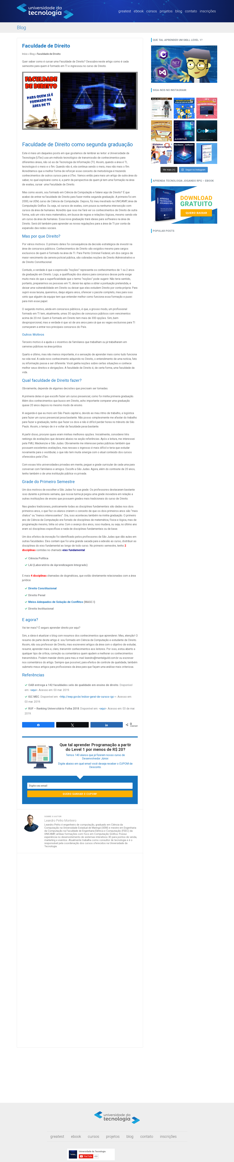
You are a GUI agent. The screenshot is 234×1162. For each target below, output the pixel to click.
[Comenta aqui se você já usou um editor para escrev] (161, 130)
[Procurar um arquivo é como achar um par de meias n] (206, 130)
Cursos (151, 11)
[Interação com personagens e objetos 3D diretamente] (161, 108)
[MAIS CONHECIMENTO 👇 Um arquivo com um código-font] (206, 108)
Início (25, 54)
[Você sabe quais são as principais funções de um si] (161, 153)
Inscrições (208, 11)
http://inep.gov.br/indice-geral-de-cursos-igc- (87, 696)
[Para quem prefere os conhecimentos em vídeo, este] (184, 153)
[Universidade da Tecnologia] (45, 18)
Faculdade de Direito (46, 46)
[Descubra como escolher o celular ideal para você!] (206, 153)
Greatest (124, 11)
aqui (33, 690)
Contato (191, 11)
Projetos (166, 11)
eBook (139, 11)
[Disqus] (80, 904)
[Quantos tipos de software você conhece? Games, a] (184, 108)
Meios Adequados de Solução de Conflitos (55, 602)
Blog (178, 11)
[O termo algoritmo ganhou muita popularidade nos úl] (184, 130)
